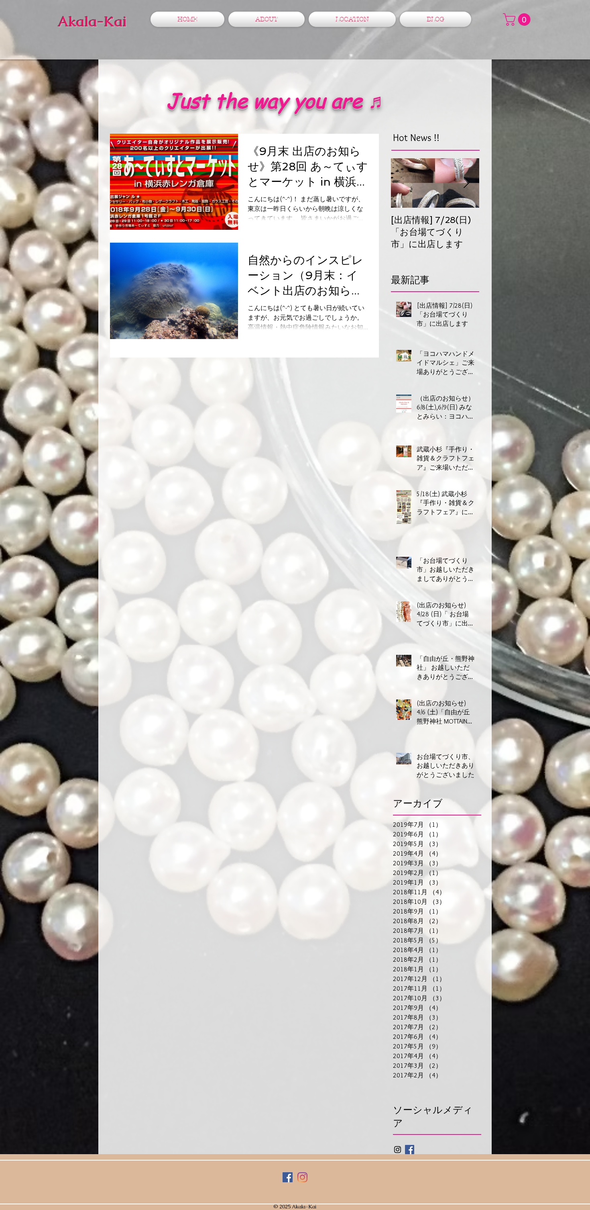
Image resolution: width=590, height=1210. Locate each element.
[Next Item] (466, 183)
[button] (518, 19)
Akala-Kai (92, 21)
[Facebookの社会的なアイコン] (288, 1177)
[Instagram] (302, 1177)
